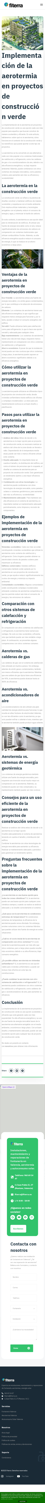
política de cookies (7, 1499)
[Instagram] (31, 1217)
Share (4, 1071)
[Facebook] (11, 1070)
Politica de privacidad (9, 1436)
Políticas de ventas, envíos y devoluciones (17, 1444)
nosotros (9, 1046)
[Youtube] (19, 1217)
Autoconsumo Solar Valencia (12, 1419)
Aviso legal (6, 1433)
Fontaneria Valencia (9, 1412)
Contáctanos (6, 1458)
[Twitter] (17, 1070)
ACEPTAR (22, 1501)
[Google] (12, 1217)
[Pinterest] (22, 1070)
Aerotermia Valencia (9, 1415)
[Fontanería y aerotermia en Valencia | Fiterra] (13, 4)
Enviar (16, 1348)
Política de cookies (8, 1440)
